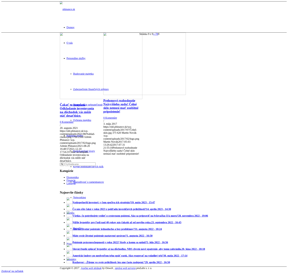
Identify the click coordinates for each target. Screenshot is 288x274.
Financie (71, 180)
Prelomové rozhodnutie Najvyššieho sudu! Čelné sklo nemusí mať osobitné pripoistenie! (120, 106)
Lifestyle (71, 183)
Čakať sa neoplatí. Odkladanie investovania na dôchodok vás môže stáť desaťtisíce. (77, 110)
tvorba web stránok (91, 268)
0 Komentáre (67, 122)
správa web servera (125, 268)
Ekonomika (72, 177)
